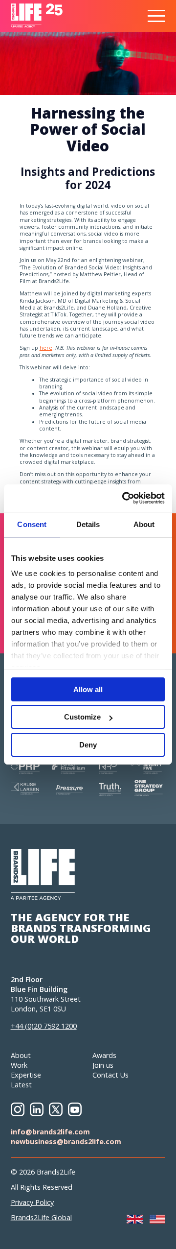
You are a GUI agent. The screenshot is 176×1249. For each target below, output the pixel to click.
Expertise (26, 1075)
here (46, 347)
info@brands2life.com (50, 1131)
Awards (104, 1055)
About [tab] (144, 524)
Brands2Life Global (41, 1217)
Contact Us (110, 1075)
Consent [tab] (31, 524)
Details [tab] (88, 524)
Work (19, 1065)
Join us (102, 1065)
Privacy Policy (32, 1202)
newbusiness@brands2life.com (66, 1141)
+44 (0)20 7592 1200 (44, 1026)
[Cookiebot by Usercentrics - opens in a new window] (124, 498)
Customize (82, 717)
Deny (88, 745)
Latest (21, 1084)
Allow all (88, 689)
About (21, 1055)
